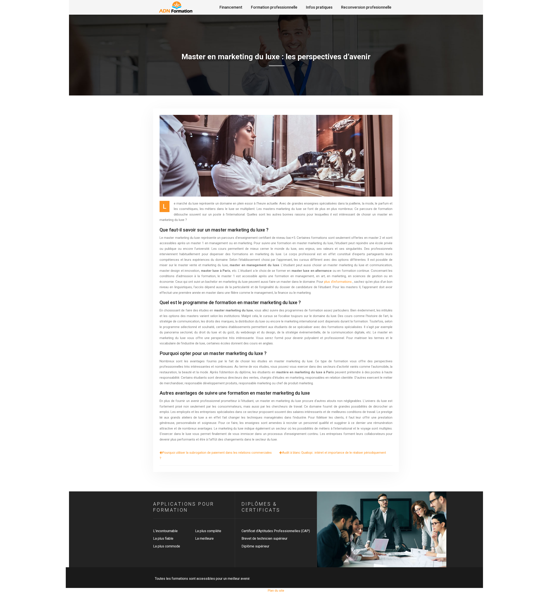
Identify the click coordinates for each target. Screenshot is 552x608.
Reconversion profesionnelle (366, 7)
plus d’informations (337, 282)
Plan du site (276, 590)
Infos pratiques (319, 7)
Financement (231, 7)
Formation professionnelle (274, 7)
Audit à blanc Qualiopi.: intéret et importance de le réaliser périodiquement (334, 453)
